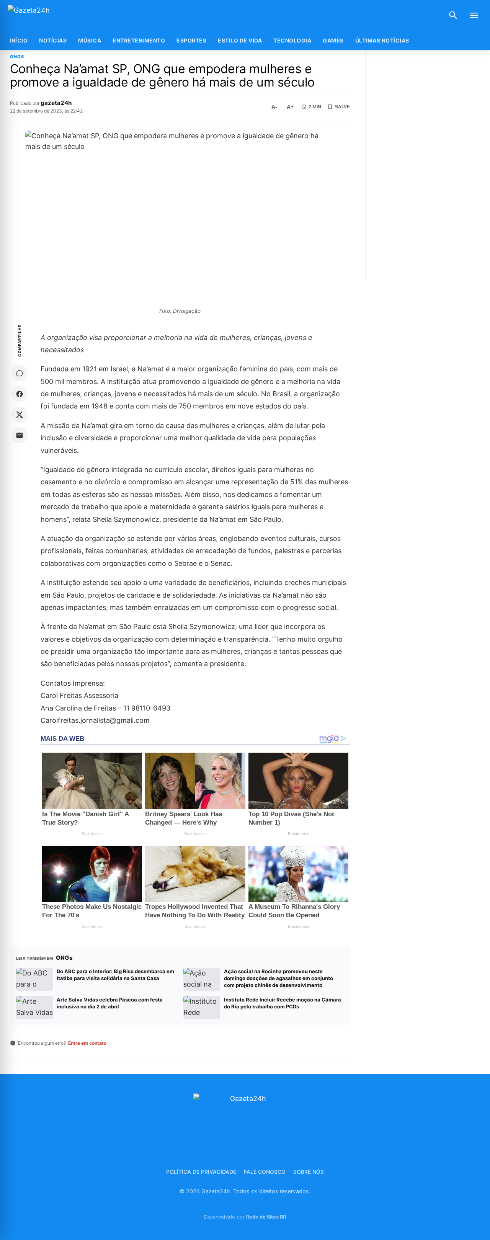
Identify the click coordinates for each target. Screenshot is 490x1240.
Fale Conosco (265, 1171)
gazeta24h (56, 102)
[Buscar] (453, 15)
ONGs (17, 57)
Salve (342, 106)
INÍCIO (19, 40)
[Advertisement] (428, 165)
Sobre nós (308, 1171)
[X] (19, 415)
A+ (290, 107)
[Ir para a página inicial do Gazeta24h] (55, 15)
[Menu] (474, 15)
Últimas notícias (382, 40)
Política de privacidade (201, 1171)
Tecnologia (292, 40)
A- (274, 107)
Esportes (191, 40)
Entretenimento (139, 40)
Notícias (53, 40)
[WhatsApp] (19, 373)
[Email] (19, 435)
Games (333, 40)
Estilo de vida (240, 40)
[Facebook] (19, 394)
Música (89, 40)
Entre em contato (87, 1043)
